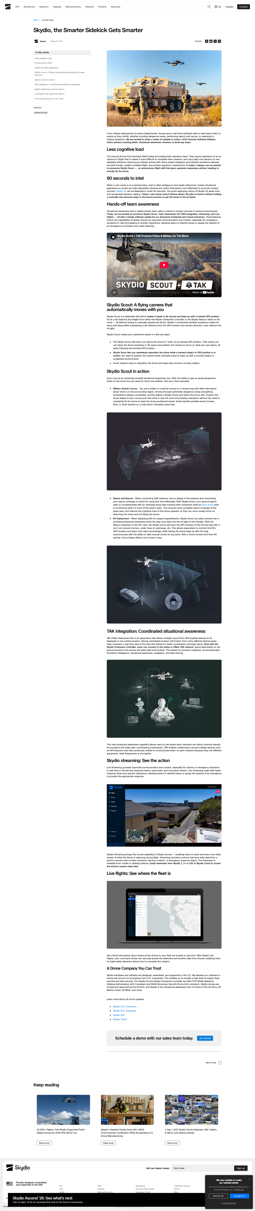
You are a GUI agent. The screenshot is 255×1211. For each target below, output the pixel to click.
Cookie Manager (229, 1203)
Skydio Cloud (120, 1019)
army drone (208, 504)
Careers (229, 6)
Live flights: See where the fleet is (49, 94)
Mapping (57, 7)
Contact (243, 6)
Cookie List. (239, 1189)
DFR (17, 7)
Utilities (101, 1189)
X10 (61, 1189)
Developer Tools (143, 1192)
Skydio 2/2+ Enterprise (124, 1010)
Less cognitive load (43, 58)
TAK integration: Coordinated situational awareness (57, 84)
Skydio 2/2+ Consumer (125, 1006)
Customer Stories (182, 1186)
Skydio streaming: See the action (49, 89)
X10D (61, 1192)
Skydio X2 (121, 191)
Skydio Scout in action (45, 80)
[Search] (209, 6)
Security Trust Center (145, 1189)
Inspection (44, 7)
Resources (115, 7)
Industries (89, 7)
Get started (205, 1038)
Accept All (240, 1196)
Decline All (218, 1196)
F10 (61, 1186)
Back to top (211, 1062)
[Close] (249, 1179)
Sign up (241, 1168)
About (177, 1189)
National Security (73, 7)
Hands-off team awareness (46, 68)
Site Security (29, 7)
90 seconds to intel (43, 63)
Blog (35, 20)
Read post (44, 1143)
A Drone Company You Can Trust (49, 98)
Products (102, 7)
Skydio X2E (118, 1015)
